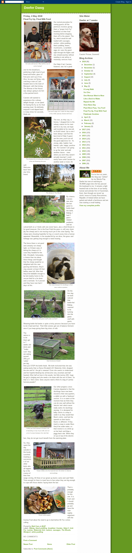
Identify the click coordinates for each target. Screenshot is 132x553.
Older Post (71, 544)
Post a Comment (30, 540)
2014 (84, 139)
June (86, 83)
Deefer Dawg (34, 8)
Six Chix (87, 92)
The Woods (66, 530)
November (88, 68)
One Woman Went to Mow (94, 96)
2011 (84, 148)
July (86, 80)
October (87, 71)
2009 (84, 154)
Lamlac (30, 530)
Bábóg (32, 528)
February (88, 123)
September (88, 74)
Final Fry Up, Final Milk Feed (95, 111)
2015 (84, 136)
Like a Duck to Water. (92, 99)
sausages (56, 530)
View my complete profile (89, 205)
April (86, 117)
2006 (84, 163)
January (87, 126)
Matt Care (97, 171)
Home (49, 544)
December (88, 65)
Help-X (66, 528)
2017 (84, 129)
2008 (84, 157)
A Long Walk (89, 89)
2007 (84, 160)
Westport (27, 532)
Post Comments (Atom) (43, 549)
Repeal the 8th (89, 102)
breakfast (51, 528)
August (87, 77)
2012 (84, 145)
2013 (84, 142)
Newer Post (27, 544)
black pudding (41, 528)
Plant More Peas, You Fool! (94, 108)
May (86, 86)
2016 (84, 133)
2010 (84, 151)
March (87, 120)
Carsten (59, 528)
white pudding (37, 532)
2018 (84, 62)
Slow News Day (90, 105)
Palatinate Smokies (91, 114)
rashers (49, 530)
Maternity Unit (39, 530)
